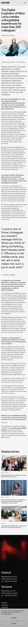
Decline (14, 623)
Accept (14, 618)
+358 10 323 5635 (10, 581)
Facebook (4, 607)
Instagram (4, 605)
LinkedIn (4, 603)
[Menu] (25, 3)
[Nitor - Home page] (5, 3)
